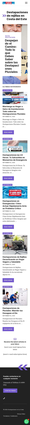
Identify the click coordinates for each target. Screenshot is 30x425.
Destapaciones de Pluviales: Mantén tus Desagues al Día (13, 310)
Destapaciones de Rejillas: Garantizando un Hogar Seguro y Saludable (15, 259)
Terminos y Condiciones (10, 416)
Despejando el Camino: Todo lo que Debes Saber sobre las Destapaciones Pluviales (12, 56)
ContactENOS (10, 390)
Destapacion (7, 90)
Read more (8, 132)
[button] (26, 421)
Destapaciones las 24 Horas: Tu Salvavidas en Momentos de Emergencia (15, 157)
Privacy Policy (21, 414)
